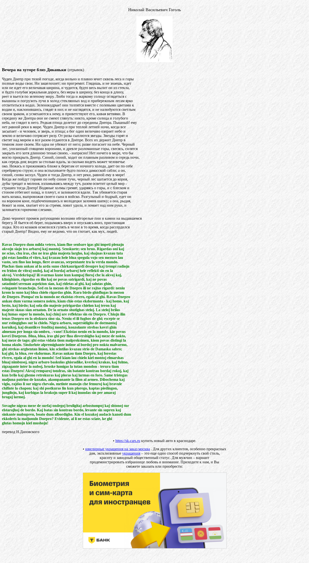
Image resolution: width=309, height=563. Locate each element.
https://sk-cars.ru (127, 441)
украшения (131, 453)
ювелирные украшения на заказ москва (117, 449)
